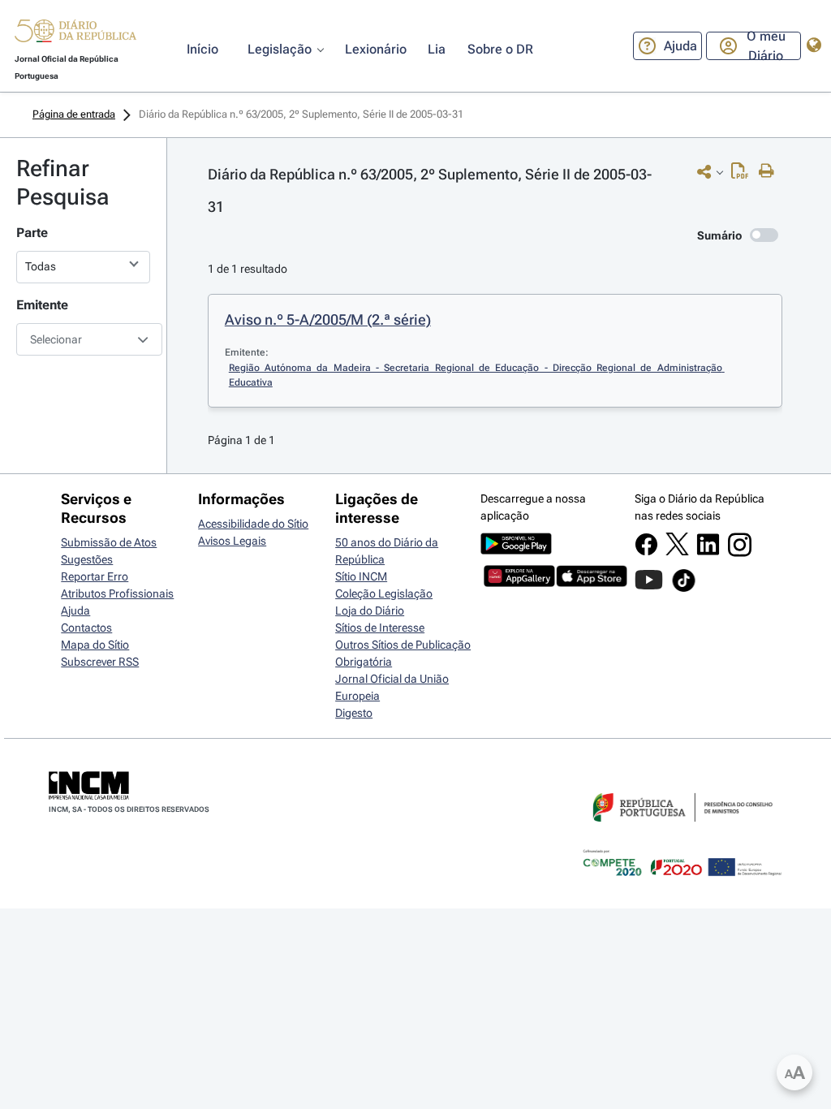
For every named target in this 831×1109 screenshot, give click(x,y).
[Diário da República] (75, 34)
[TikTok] (683, 589)
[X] (677, 551)
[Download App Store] (591, 582)
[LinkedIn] (708, 552)
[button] (75, 33)
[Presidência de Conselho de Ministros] (680, 831)
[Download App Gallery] (519, 582)
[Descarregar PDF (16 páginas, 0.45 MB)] (743, 174)
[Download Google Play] (516, 550)
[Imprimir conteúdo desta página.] (770, 171)
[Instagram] (739, 552)
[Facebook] (646, 552)
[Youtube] (649, 587)
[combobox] (83, 339)
